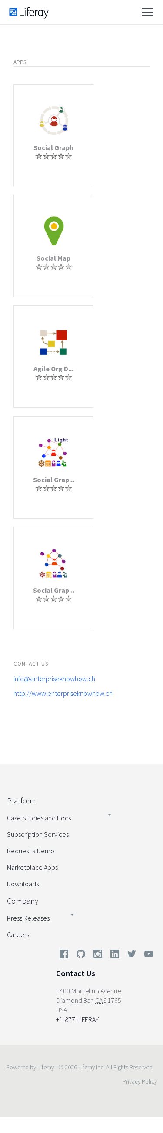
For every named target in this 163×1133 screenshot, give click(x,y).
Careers (18, 934)
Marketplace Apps (32, 867)
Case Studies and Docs (39, 817)
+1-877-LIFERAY (77, 1019)
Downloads (23, 883)
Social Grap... (53, 479)
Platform (21, 801)
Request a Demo (30, 850)
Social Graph (53, 147)
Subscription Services (38, 834)
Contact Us (75, 973)
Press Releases (28, 918)
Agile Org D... (53, 368)
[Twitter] (132, 955)
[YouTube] (147, 955)
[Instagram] (98, 955)
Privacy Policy (140, 1081)
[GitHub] (81, 955)
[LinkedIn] (115, 955)
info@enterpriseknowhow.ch (54, 678)
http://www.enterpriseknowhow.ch (63, 693)
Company (22, 901)
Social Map (53, 258)
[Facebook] (64, 955)
